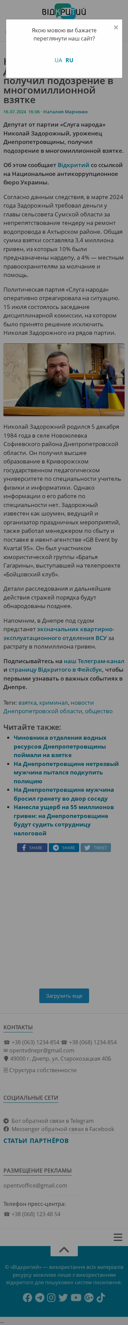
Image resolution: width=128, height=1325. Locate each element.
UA (58, 60)
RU (69, 60)
